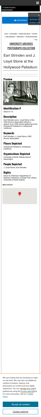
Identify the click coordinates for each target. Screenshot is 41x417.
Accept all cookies (21, 404)
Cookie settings (27, 391)
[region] (20, 395)
